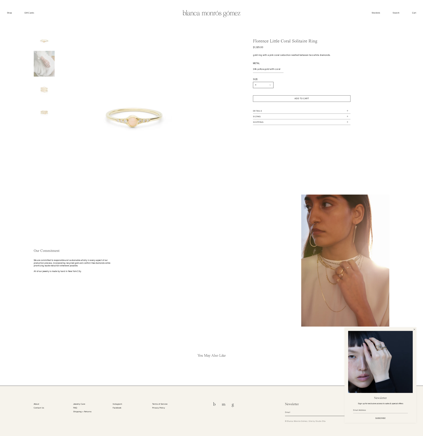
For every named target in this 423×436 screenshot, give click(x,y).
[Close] (414, 329)
